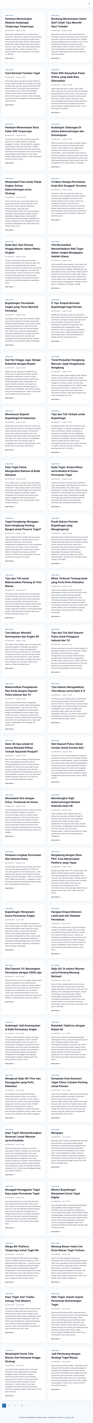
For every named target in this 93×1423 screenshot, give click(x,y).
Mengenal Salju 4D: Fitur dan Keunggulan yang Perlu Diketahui (23, 1082)
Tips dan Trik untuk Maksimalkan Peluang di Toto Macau (23, 582)
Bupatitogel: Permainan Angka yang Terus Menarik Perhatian (21, 306)
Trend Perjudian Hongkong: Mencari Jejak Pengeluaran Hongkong (68, 363)
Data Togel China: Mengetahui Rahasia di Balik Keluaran (22, 471)
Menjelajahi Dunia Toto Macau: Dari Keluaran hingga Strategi (22, 1357)
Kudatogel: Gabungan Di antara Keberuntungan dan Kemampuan (67, 131)
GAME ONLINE (9, 15)
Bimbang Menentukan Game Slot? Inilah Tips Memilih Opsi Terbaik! (68, 22)
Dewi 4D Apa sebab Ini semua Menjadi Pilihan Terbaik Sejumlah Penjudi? (21, 747)
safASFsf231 (10, 30)
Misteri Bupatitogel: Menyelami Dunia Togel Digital (65, 1193)
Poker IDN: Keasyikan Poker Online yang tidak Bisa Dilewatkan (68, 77)
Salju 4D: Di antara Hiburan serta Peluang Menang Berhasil (67, 972)
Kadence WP (69, 1417)
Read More (10, 58)
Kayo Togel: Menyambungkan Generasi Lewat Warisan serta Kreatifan (23, 1136)
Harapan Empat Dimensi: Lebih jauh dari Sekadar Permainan (66, 915)
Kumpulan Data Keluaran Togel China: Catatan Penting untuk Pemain (69, 1082)
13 (22, 1406)
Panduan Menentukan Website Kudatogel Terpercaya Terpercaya (19, 22)
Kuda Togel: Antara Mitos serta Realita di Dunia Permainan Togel (67, 471)
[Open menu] (89, 3)
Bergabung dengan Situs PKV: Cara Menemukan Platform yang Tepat (66, 858)
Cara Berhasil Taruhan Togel (22, 73)
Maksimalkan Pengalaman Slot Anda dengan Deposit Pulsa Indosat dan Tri (21, 690)
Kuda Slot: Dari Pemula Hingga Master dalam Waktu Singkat (22, 248)
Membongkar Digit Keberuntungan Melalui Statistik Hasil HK (65, 802)
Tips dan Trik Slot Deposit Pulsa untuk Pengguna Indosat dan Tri (67, 636)
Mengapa (57, 1132)
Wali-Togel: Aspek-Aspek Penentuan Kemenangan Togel (67, 1300)
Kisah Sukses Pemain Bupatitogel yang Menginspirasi (64, 525)
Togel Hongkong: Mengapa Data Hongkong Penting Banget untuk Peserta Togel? (23, 525)
